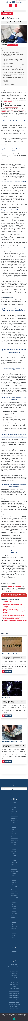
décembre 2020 (14, 891)
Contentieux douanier (14, 969)
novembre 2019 (14, 919)
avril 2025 (14, 829)
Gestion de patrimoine (14, 1011)
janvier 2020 (14, 915)
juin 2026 (14, 805)
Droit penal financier (14, 982)
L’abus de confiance (10, 653)
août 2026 (14, 802)
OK (14, 1019)
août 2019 (14, 922)
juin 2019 (14, 924)
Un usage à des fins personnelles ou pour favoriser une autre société (15, 61)
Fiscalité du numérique (14, 997)
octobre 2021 (14, 869)
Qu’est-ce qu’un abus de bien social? (10, 52)
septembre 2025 (14, 820)
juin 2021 (14, 877)
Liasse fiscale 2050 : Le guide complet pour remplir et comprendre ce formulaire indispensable (14, 604)
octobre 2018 (14, 928)
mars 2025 (14, 831)
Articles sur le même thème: (9, 84)
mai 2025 (14, 827)
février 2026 (14, 809)
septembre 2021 (14, 871)
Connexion (14, 951)
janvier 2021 (14, 889)
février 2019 (14, 926)
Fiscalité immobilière (14, 988)
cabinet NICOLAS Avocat (9, 582)
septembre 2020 (14, 897)
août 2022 (14, 855)
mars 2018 (14, 935)
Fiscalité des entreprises (14, 993)
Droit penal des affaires (19, 11)
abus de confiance (7, 101)
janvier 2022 (14, 864)
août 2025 (14, 822)
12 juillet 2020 (7, 657)
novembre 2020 (14, 893)
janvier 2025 (14, 835)
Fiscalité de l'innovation (14, 991)
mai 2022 (14, 860)
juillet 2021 (14, 875)
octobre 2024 (14, 842)
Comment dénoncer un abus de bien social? (12, 71)
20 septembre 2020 (8, 745)
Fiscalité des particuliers (14, 995)
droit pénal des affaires (11, 107)
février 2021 (14, 886)
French (18, 0)
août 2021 (14, 873)
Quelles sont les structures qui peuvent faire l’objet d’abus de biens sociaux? (13, 65)
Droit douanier (14, 975)
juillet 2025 (14, 824)
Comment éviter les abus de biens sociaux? (12, 83)
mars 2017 (14, 937)
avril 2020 (14, 908)
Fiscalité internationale (14, 1008)
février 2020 (14, 913)
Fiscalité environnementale (14, 1004)
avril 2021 (14, 882)
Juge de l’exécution (8, 601)
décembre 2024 (14, 838)
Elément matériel (7, 55)
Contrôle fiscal (14, 973)
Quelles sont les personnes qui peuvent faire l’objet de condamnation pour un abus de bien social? (13, 68)
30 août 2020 (7, 701)
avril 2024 (14, 849)
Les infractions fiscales (12, 742)
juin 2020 (14, 904)
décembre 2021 (14, 866)
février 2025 (14, 833)
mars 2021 (14, 884)
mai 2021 (14, 880)
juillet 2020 (14, 902)
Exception (6, 81)
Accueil (2, 87)
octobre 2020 (14, 895)
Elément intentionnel (8, 63)
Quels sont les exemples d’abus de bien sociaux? (13, 72)
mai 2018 (14, 933)
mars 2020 (14, 911)
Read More (8, 671)
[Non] (26, 1017)
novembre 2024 (14, 840)
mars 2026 (14, 807)
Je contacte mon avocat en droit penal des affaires (14, 595)
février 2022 (14, 862)
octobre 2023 (14, 851)
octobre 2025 (14, 818)
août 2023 (14, 853)
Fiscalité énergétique (14, 1002)
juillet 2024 (14, 847)
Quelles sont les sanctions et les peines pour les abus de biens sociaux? (13, 75)
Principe (6, 80)
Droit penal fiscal (14, 984)
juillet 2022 (14, 858)
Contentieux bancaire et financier (14, 966)
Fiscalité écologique (14, 999)
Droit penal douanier (14, 980)
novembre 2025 (14, 816)
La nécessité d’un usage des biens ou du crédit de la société (15, 57)
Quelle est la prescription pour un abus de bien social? (12, 78)
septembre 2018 (14, 931)
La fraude (6, 697)
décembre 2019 (14, 917)
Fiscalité (14, 986)
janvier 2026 (14, 811)
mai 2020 (14, 906)
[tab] (10, 5)
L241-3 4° (7, 110)
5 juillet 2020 (6, 21)
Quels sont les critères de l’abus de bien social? (12, 54)
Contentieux (14, 964)
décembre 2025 (14, 813)
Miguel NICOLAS (14, 2)
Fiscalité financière (14, 1006)
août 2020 (14, 900)
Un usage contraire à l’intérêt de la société (14, 59)
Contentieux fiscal (14, 971)
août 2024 (14, 844)
